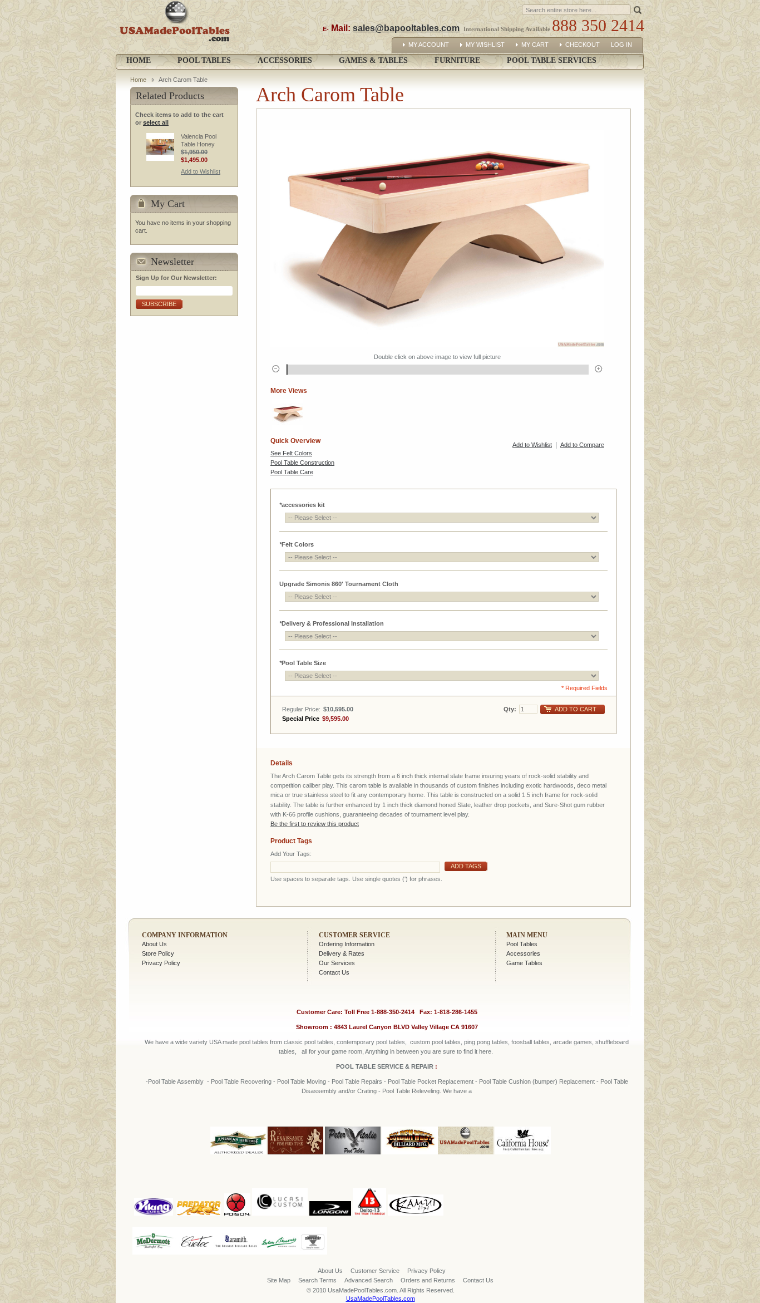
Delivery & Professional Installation (331, 623)
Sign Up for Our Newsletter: (176, 277)
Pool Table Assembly (176, 1081)
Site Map (278, 1280)
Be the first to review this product (314, 823)
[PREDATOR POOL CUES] (198, 1185)
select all (156, 122)
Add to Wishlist (532, 444)
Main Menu (526, 935)
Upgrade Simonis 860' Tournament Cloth (338, 584)
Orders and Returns (428, 1280)
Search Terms (317, 1280)
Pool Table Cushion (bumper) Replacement (537, 1081)
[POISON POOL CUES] (237, 1185)
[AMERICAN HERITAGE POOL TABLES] (238, 1155)
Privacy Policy (161, 963)
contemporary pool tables (371, 1042)
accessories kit (302, 504)
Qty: (510, 709)
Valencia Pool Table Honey (198, 140)
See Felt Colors (291, 453)
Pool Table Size (302, 663)
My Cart (535, 44)
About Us (154, 944)
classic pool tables (308, 1042)
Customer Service (354, 935)
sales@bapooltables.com (406, 28)
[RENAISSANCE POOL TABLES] (295, 1155)
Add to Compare (582, 444)
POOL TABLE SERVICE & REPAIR (385, 1066)
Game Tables (524, 963)
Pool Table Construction (302, 462)
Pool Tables (521, 944)
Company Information (185, 935)
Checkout (582, 44)
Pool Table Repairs (356, 1081)
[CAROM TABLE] (287, 414)
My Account (428, 44)
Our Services (337, 963)
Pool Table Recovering (241, 1081)
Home (138, 60)
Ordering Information (346, 944)
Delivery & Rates (341, 953)
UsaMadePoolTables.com (380, 1298)
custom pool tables (435, 1042)
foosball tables (530, 1042)
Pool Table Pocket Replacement (430, 1081)
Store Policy (158, 953)
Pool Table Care (291, 472)
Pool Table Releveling (411, 1091)
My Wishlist (485, 44)
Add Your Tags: (291, 853)
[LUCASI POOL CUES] (280, 1185)
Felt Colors (296, 544)
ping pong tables (486, 1042)
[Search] (637, 9)
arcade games (572, 1042)
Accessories (523, 953)
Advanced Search (368, 1280)
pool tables (253, 1042)
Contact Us (334, 972)
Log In (621, 44)
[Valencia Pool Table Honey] (160, 147)
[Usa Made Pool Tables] (177, 27)
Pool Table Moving (301, 1081)
